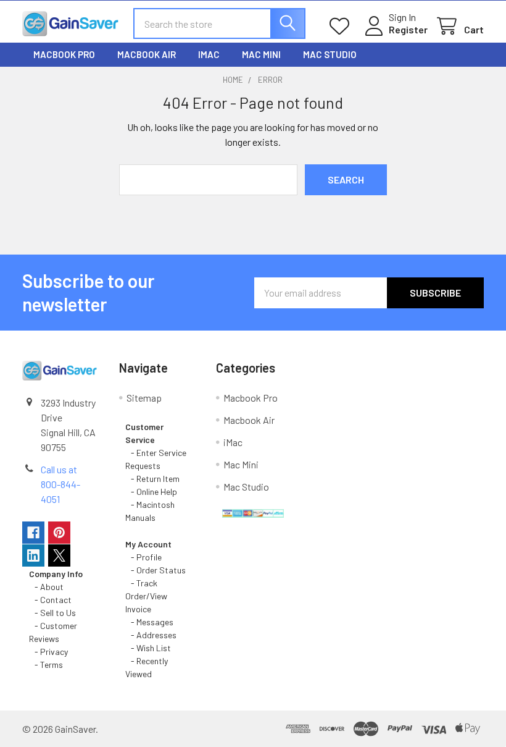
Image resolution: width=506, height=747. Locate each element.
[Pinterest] (59, 532)
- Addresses (150, 635)
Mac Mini (261, 54)
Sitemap (144, 397)
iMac (209, 54)
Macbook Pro (64, 54)
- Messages (149, 622)
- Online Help (153, 491)
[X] (59, 555)
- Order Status (155, 570)
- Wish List (148, 648)
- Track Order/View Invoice (146, 596)
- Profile (144, 557)
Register (408, 29)
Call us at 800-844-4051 (60, 484)
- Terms (47, 664)
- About (46, 586)
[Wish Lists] (342, 26)
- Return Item (152, 478)
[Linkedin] (33, 555)
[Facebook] (33, 532)
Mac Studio (330, 54)
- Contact (50, 599)
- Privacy (48, 651)
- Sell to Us (52, 612)
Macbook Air (146, 54)
